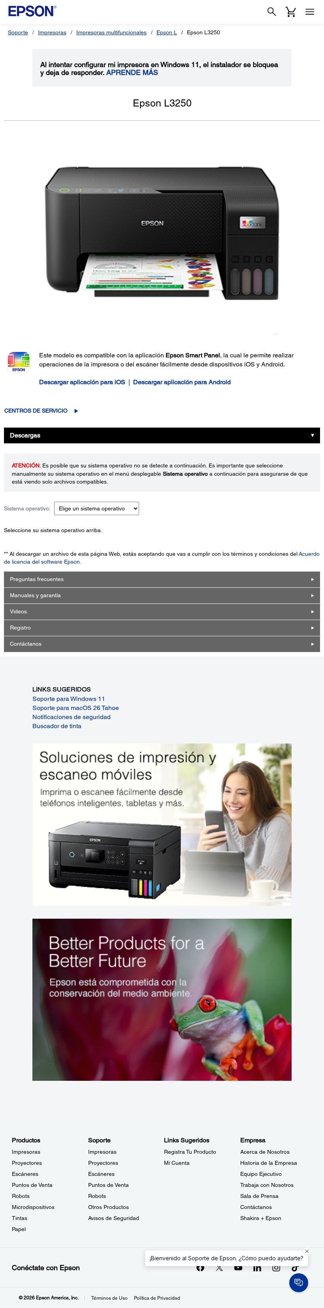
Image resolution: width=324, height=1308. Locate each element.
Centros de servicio (36, 410)
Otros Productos (108, 1207)
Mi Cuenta (177, 1163)
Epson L (166, 32)
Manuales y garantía (35, 595)
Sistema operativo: (27, 508)
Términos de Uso (109, 1298)
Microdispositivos (33, 1207)
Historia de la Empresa (268, 1163)
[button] (307, 1251)
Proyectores (27, 1163)
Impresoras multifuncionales (111, 32)
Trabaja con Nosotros (267, 1185)
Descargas (25, 435)
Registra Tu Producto (190, 1152)
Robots (21, 1196)
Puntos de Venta (32, 1185)
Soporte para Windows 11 (68, 699)
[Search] (272, 12)
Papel (19, 1229)
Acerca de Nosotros (265, 1152)
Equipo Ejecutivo (261, 1174)
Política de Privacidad (157, 1298)
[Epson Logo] (32, 11)
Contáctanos (25, 644)
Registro (20, 627)
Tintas (19, 1218)
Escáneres (25, 1174)
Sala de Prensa (259, 1196)
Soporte (18, 32)
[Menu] (309, 12)
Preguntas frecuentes (37, 579)
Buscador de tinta (56, 726)
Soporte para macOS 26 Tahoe (75, 708)
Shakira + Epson (260, 1218)
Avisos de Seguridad (113, 1218)
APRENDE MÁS (132, 73)
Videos (18, 611)
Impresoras (52, 32)
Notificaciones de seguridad (71, 717)
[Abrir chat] (298, 1282)
